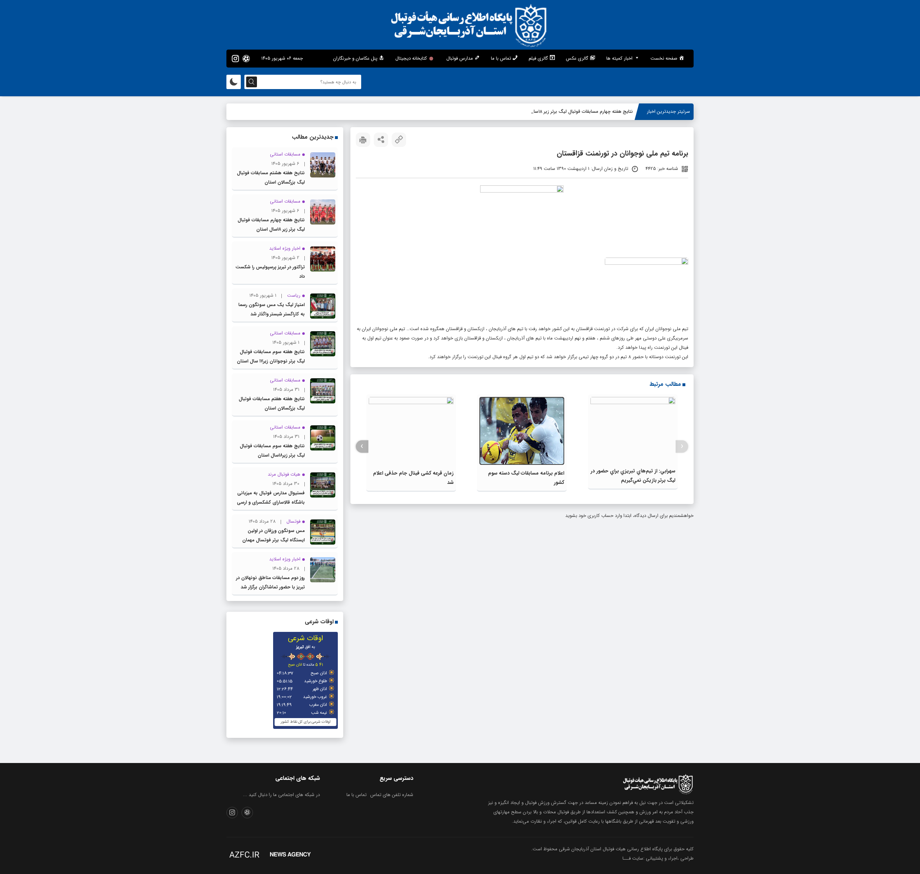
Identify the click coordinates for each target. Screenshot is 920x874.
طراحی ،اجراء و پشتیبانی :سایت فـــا (658, 858)
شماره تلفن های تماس (391, 795)
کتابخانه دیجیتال (411, 58)
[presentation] (682, 446)
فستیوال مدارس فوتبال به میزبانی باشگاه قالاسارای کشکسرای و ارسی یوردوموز (271, 502)
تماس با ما (356, 795)
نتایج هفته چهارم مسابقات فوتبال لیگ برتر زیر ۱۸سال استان (575, 111)
